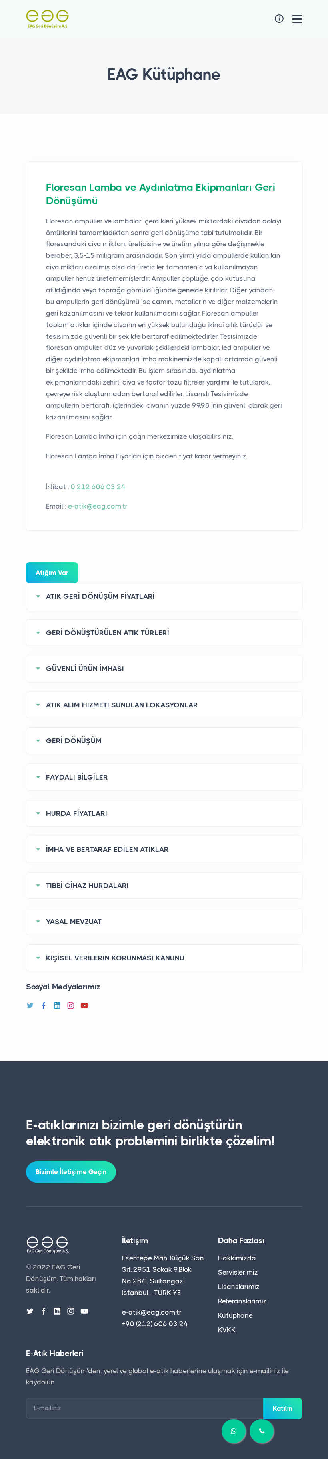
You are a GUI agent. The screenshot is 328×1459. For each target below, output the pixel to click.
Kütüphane (235, 1315)
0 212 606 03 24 (98, 487)
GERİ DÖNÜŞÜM (74, 741)
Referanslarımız (242, 1301)
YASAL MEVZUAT (74, 922)
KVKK (227, 1330)
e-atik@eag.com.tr (98, 506)
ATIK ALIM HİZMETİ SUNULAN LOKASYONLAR (122, 705)
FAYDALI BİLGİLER (77, 777)
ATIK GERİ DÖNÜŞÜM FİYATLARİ (100, 596)
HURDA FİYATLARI (76, 813)
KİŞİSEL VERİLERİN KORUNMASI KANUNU (115, 958)
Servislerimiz (238, 1272)
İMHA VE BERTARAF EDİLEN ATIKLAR (107, 849)
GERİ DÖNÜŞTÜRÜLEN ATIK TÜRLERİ (107, 633)
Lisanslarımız (239, 1287)
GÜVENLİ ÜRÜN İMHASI (85, 669)
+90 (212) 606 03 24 (155, 1324)
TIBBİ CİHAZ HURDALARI (87, 886)
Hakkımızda (237, 1258)
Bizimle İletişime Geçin (71, 1172)
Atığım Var (52, 572)
